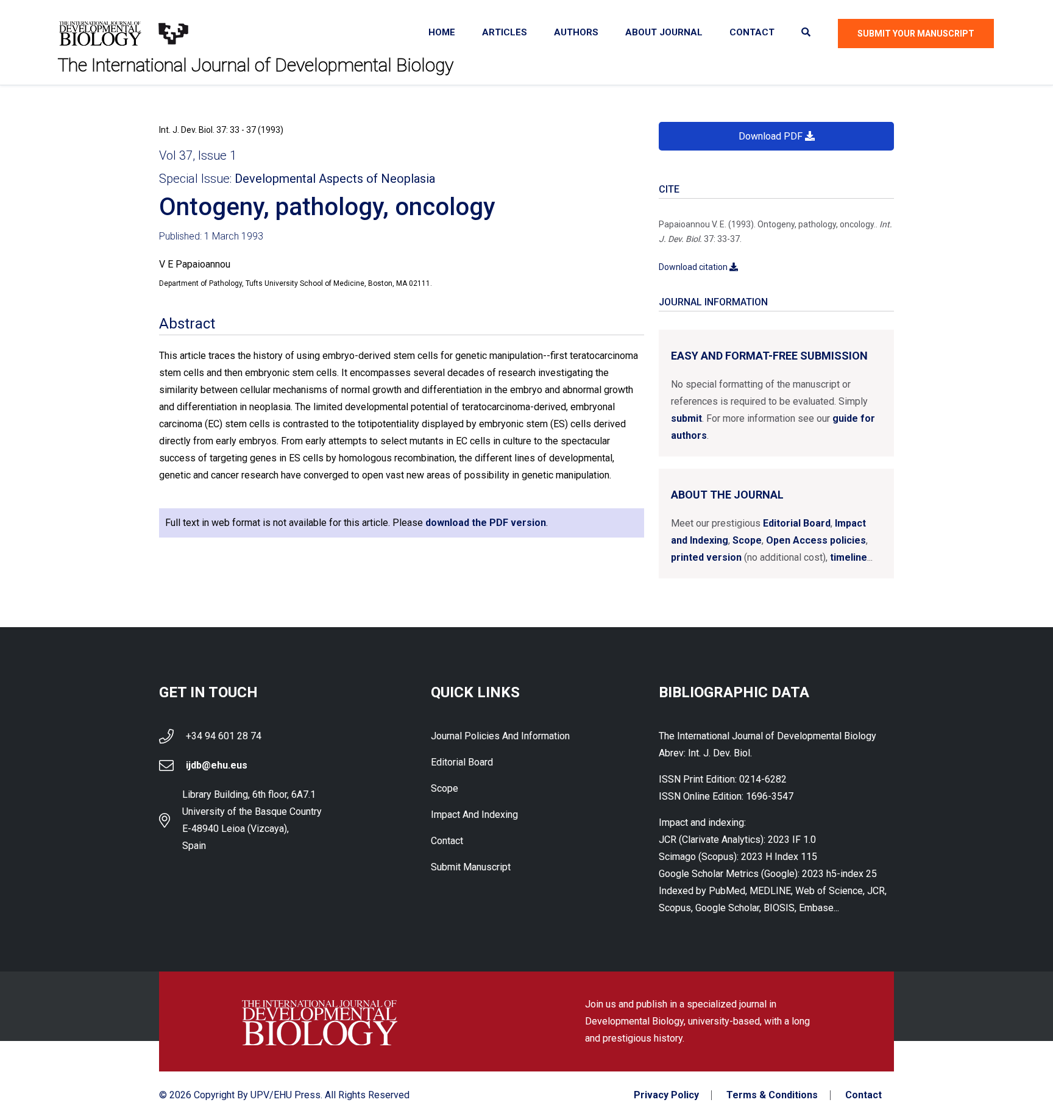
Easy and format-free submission (769, 355)
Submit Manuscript (471, 867)
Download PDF (772, 136)
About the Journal (727, 494)
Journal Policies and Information (500, 736)
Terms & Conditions (772, 1095)
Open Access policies (816, 540)
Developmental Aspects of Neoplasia (335, 178)
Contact (752, 32)
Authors (576, 32)
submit (686, 418)
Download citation (694, 267)
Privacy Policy (666, 1095)
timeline (848, 557)
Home (441, 32)
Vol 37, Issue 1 (197, 155)
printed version (706, 557)
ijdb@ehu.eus (216, 765)
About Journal (664, 32)
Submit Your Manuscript (915, 33)
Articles (504, 32)
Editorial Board (797, 523)
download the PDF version (485, 522)
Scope (747, 540)
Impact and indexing (474, 814)
